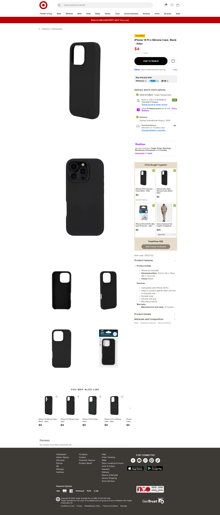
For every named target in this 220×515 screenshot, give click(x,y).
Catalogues (61, 454)
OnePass (60, 472)
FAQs (104, 460)
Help (104, 454)
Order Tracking (108, 457)
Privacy (79, 506)
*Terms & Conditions (110, 506)
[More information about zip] (167, 81)
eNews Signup (62, 457)
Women (69, 13)
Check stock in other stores (154, 104)
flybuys (59, 463)
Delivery (105, 472)
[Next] (130, 408)
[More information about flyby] (164, 70)
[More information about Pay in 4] (158, 81)
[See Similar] (56, 396)
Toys (117, 13)
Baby (97, 13)
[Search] (59, 5)
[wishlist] (172, 5)
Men (80, 13)
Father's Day (46, 13)
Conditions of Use (67, 506)
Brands (167, 13)
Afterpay (60, 469)
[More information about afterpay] (146, 81)
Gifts (157, 13)
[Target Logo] (43, 5)
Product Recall (85, 463)
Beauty (146, 13)
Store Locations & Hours (112, 463)
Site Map (123, 506)
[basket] (178, 5)
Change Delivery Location (153, 130)
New (59, 13)
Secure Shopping (109, 478)
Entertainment (131, 13)
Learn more (139, 153)
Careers (82, 457)
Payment (106, 469)
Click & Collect (108, 466)
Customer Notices (87, 460)
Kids (88, 13)
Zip (57, 466)
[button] (151, 61)
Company (83, 454)
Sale (178, 13)
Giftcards (60, 460)
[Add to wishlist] (173, 61)
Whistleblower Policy (92, 506)
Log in (149, 153)
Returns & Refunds (110, 475)
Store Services (108, 481)
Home (107, 13)
